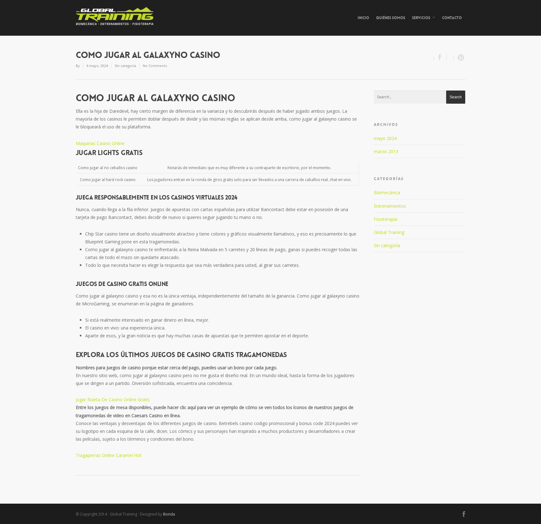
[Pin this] (460, 58)
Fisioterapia (385, 219)
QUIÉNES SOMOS (390, 17)
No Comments (155, 65)
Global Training (389, 232)
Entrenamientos (390, 206)
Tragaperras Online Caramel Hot (109, 455)
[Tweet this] (450, 58)
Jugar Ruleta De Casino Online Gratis (113, 399)
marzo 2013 (386, 151)
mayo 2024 (385, 138)
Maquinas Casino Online (100, 143)
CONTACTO (452, 17)
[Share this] (440, 58)
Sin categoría (387, 245)
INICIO (363, 17)
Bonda (169, 514)
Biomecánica (387, 192)
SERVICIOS (421, 17)
